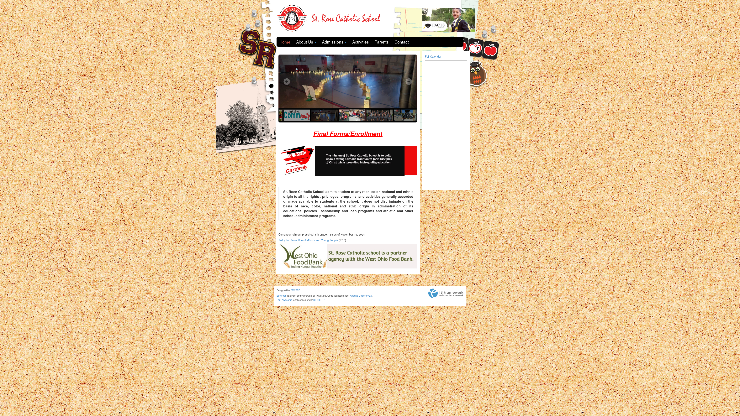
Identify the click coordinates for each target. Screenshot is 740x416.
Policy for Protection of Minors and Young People (308, 240)
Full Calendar (433, 56)
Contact (401, 42)
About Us (305, 42)
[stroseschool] (331, 18)
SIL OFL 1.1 (319, 299)
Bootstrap (282, 295)
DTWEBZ (295, 290)
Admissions (333, 42)
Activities (360, 42)
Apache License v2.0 (361, 295)
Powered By (445, 293)
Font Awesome (284, 299)
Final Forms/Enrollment (348, 133)
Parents (382, 42)
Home (284, 42)
